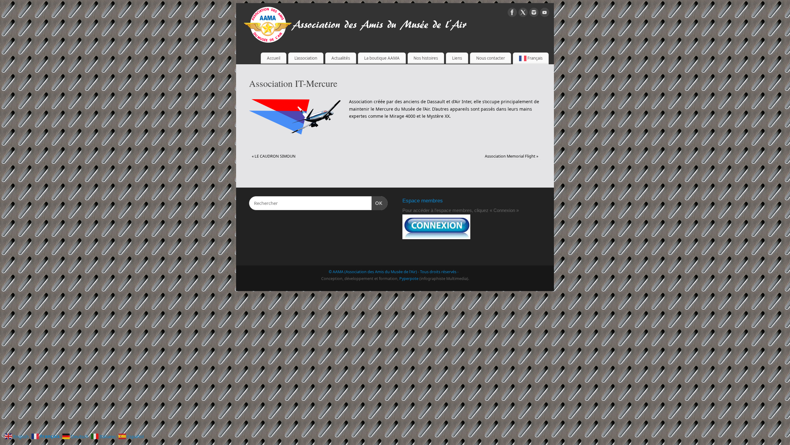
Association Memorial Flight (511, 156)
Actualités (340, 58)
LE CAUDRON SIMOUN (274, 156)
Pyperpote (408, 278)
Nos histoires (426, 58)
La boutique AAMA (382, 58)
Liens (457, 58)
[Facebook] (512, 13)
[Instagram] (533, 13)
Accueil (273, 58)
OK (377, 203)
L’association (305, 58)
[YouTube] (544, 13)
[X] (523, 13)
